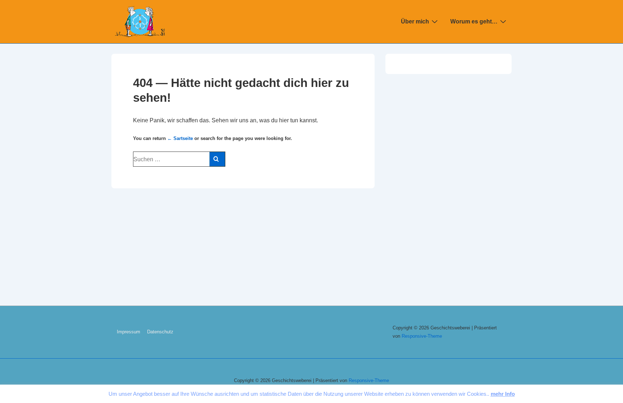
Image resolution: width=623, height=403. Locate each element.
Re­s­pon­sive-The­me (422, 336)
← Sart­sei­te (180, 138)
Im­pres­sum (128, 331)
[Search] (217, 159)
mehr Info (503, 394)
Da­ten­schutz (160, 331)
